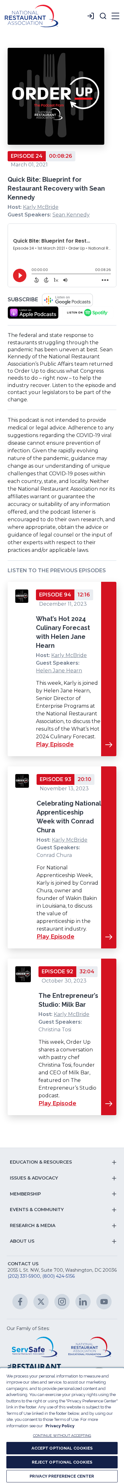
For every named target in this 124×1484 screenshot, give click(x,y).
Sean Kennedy (71, 215)
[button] (103, 16)
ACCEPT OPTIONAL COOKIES (62, 1448)
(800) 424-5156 (58, 1276)
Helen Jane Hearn (59, 671)
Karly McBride (41, 207)
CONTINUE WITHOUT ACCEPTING (62, 1436)
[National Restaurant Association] (31, 16)
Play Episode (55, 744)
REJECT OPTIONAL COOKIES (62, 1462)
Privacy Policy (59, 1425)
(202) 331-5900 (24, 1276)
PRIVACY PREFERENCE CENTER (62, 1476)
